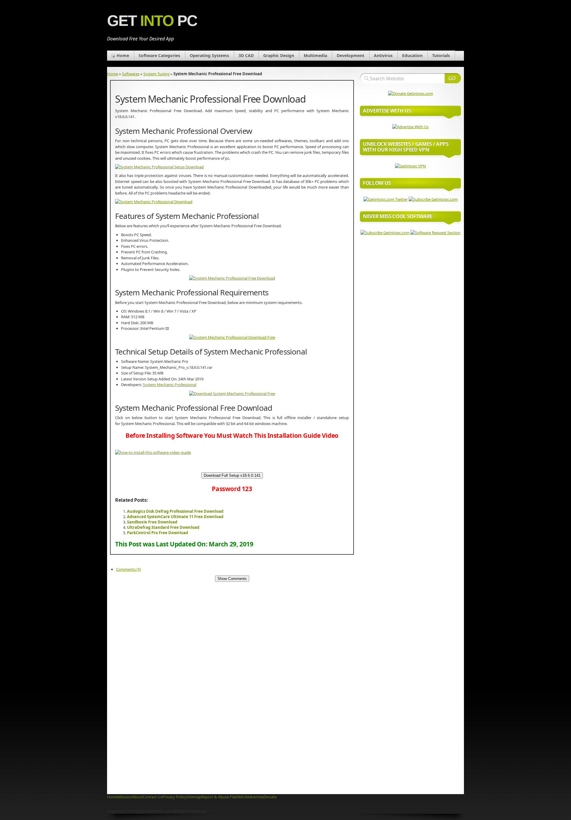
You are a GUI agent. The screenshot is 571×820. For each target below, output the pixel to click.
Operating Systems (209, 55)
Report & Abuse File (218, 796)
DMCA (241, 796)
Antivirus (383, 55)
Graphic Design (278, 55)
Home (123, 55)
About (137, 796)
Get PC (152, 20)
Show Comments (232, 578)
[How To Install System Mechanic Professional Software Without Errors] (153, 452)
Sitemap (193, 796)
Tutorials (441, 55)
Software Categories (159, 55)
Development (350, 55)
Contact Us (152, 796)
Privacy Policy (174, 796)
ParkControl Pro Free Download (157, 532)
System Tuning (156, 73)
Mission (125, 796)
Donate (270, 796)
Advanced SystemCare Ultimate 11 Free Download (175, 516)
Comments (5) (128, 569)
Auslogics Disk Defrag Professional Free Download (175, 511)
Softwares (130, 73)
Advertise (255, 796)
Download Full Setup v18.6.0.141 (232, 475)
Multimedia (315, 55)
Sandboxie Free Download (152, 522)
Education (412, 55)
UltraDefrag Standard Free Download (163, 527)
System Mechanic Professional (169, 384)
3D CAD (246, 55)
